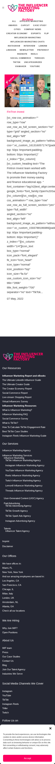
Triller (5, 708)
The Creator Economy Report (17, 388)
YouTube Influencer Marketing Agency (24, 470)
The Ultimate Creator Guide (16, 384)
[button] (50, 728)
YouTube (6, 695)
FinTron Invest (15, 111)
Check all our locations (13, 610)
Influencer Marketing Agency (16, 450)
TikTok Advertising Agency (18, 506)
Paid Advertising (12, 503)
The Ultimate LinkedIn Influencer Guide (21, 380)
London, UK (8, 598)
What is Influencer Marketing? (17, 410)
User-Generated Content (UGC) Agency (24, 498)
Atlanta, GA (8, 606)
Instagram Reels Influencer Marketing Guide (24, 435)
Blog (4, 665)
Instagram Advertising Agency (20, 521)
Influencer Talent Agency (17, 531)
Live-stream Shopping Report (16, 397)
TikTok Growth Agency (16, 511)
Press (5, 652)
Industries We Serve (12, 673)
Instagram (7, 691)
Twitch (5, 712)
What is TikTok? (10, 423)
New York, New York (12, 572)
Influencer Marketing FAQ (15, 414)
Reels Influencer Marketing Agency (22, 475)
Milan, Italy (7, 593)
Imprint (5, 541)
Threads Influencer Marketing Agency (24, 490)
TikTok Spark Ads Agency (18, 516)
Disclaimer (7, 546)
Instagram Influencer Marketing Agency (24, 465)
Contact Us (8, 661)
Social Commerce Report (15, 393)
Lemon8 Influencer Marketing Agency (23, 485)
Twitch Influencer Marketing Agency (23, 480)
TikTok (5, 699)
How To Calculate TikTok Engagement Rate (23, 427)
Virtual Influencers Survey (15, 401)
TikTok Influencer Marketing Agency (23, 460)
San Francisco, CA (11, 585)
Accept (27, 758)
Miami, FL (7, 568)
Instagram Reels (10, 704)
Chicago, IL (8, 589)
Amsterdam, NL (10, 602)
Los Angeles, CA (10, 580)
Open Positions (10, 632)
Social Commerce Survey (15, 418)
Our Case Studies (11, 656)
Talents (7, 528)
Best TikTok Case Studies (15, 431)
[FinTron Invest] (27, 90)
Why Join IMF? (9, 628)
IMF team (7, 648)
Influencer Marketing (14, 458)
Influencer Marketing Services (17, 455)
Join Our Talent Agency (13, 669)
